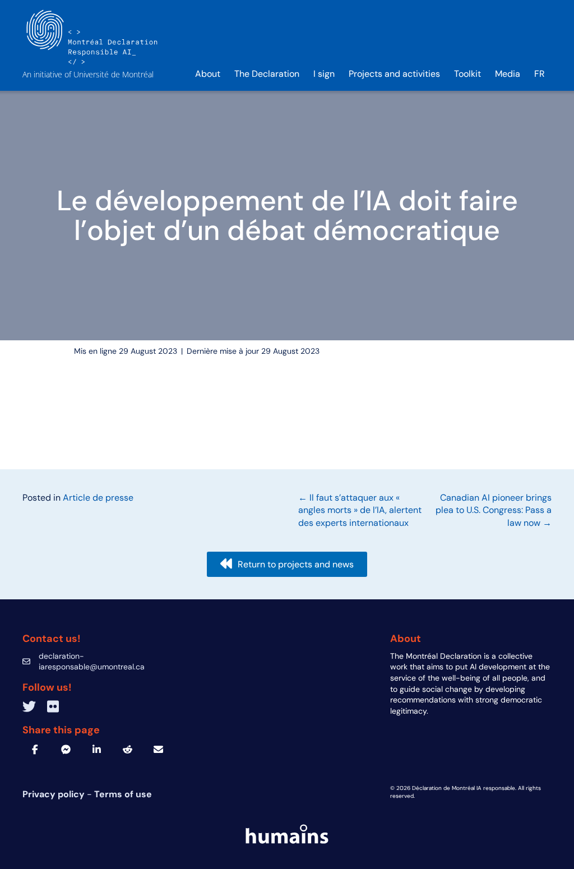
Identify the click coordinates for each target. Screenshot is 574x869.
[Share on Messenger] (65, 749)
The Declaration (266, 74)
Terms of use (123, 794)
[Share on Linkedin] (96, 749)
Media (507, 74)
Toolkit (467, 74)
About (207, 74)
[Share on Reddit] (127, 749)
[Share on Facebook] (35, 749)
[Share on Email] (158, 749)
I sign (324, 74)
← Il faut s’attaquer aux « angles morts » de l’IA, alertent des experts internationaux (360, 510)
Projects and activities (394, 74)
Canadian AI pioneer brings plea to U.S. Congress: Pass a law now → (494, 510)
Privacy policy (54, 794)
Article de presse (98, 497)
